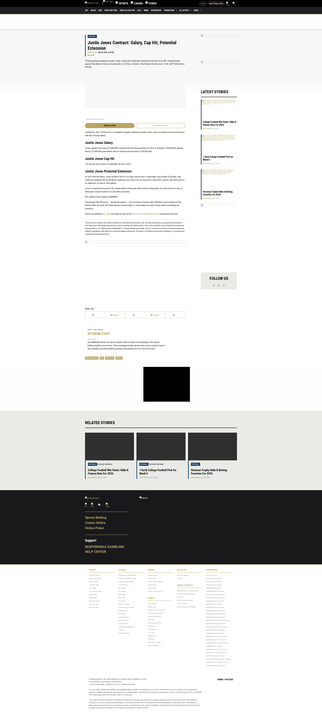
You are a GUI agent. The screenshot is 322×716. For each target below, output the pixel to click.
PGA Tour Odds (123, 604)
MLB (100, 10)
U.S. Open (151, 632)
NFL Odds (121, 598)
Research (180, 597)
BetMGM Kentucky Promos (215, 611)
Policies (229, 679)
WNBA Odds (122, 611)
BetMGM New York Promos (216, 640)
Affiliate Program (183, 575)
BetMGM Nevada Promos (215, 633)
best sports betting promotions (146, 214)
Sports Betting (95, 517)
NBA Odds (122, 595)
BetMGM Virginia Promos (215, 656)
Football (92, 36)
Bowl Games (152, 603)
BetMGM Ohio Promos (214, 646)
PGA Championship (154, 623)
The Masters (152, 629)
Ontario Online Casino (155, 591)
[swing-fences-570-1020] (219, 236)
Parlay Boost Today (160, 125)
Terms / (220, 679)
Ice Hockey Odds (95, 591)
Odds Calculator (127, 10)
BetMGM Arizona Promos (215, 591)
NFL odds (106, 214)
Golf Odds (92, 588)
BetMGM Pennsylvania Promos (217, 649)
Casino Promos (211, 575)
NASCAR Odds (94, 601)
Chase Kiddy (206, 129)
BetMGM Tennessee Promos (216, 653)
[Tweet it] (95, 315)
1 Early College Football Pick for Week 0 (157, 471)
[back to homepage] (108, 3)
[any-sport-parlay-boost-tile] (219, 72)
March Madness (153, 645)
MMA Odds (93, 598)
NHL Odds (122, 601)
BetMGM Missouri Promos (215, 630)
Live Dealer (152, 578)
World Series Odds (154, 642)
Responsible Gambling (104, 546)
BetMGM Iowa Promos (214, 604)
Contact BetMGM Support (186, 594)
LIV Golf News (123, 585)
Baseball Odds (94, 575)
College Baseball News (126, 627)
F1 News (121, 630)
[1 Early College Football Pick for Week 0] (160, 446)
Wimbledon (152, 636)
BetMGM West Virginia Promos (217, 662)
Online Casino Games (155, 582)
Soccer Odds (93, 604)
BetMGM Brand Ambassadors (187, 591)
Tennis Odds (93, 607)
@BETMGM (92, 339)
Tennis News (123, 624)
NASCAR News (123, 617)
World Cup (151, 639)
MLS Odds (122, 591)
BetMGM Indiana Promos (215, 601)
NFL (86, 10)
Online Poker (94, 528)
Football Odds (94, 585)
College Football (105, 464)
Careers (179, 578)
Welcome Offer (110, 125)
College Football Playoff (156, 610)
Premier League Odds (126, 607)
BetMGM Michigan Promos (215, 624)
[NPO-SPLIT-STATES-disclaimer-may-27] (135, 269)
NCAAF (93, 10)
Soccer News (123, 620)
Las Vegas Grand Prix (155, 613)
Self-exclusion (182, 603)
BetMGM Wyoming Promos (215, 665)
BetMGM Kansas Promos (215, 607)
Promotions (169, 10)
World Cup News (124, 633)
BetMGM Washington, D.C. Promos (218, 659)
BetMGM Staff (93, 52)
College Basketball (154, 616)
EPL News (122, 614)
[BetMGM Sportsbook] (94, 3)
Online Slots (152, 588)
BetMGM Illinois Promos (214, 598)
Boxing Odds (93, 582)
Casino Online (95, 523)
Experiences (156, 10)
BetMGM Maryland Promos (215, 617)
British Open (152, 607)
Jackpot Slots (152, 575)
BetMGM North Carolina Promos (217, 643)
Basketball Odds (95, 578)
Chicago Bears (92, 358)
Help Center (95, 551)
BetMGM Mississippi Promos (216, 627)
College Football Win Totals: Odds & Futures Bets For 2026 (219, 123)
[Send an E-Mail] (135, 315)
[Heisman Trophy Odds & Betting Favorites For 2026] (212, 446)
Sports (119, 358)
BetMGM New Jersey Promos (216, 636)
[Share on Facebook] (115, 315)
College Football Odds (126, 582)
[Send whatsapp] (155, 315)
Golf (139, 10)
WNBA (146, 10)
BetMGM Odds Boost (213, 588)
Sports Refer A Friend (213, 582)
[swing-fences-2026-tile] (219, 46)
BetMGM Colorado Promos (215, 595)
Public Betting (110, 10)
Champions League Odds (127, 575)
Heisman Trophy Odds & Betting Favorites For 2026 (218, 193)
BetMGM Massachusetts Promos (218, 620)
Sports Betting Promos (214, 578)
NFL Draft (151, 620)
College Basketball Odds (127, 578)
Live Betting (93, 595)
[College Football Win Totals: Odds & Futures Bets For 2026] (109, 446)
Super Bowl (152, 626)
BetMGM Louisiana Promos (216, 614)
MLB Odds (122, 588)
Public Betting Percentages (186, 607)
